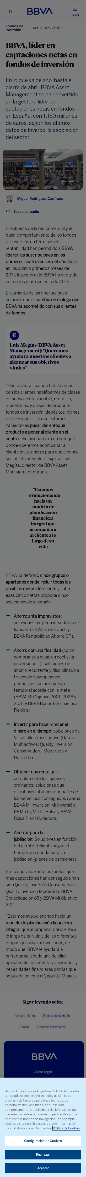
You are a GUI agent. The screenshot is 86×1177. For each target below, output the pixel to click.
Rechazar (43, 1154)
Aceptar (43, 1168)
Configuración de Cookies (43, 1141)
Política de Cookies (66, 1128)
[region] (43, 1127)
